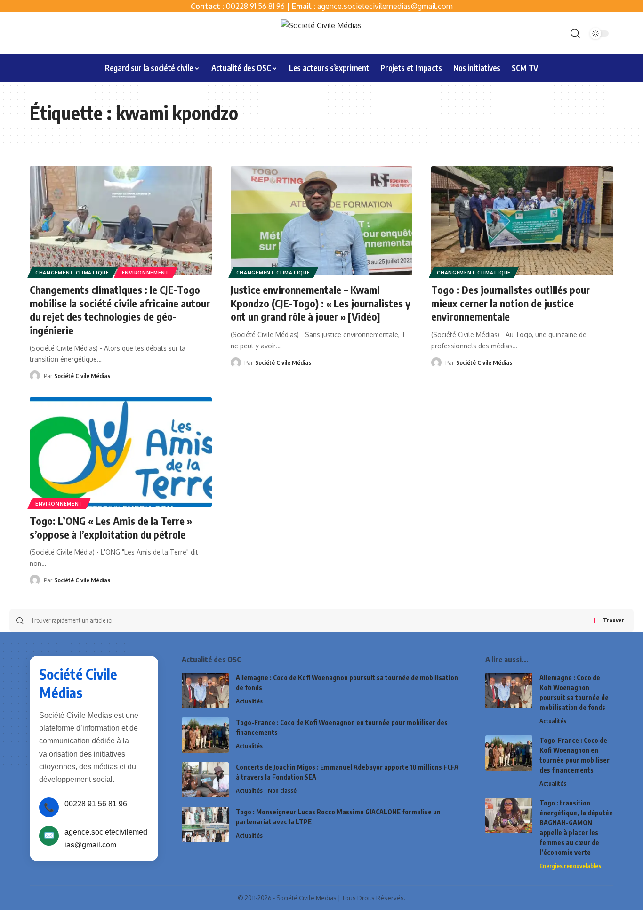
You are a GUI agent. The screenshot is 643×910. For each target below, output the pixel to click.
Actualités (249, 701)
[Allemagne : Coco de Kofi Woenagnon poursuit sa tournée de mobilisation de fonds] (205, 690)
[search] (575, 33)
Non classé (282, 790)
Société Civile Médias (82, 375)
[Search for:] (309, 620)
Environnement (145, 272)
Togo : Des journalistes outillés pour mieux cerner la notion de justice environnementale (510, 303)
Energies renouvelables (570, 866)
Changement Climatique (72, 272)
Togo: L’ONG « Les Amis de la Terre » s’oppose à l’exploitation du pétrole (111, 527)
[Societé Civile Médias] (321, 33)
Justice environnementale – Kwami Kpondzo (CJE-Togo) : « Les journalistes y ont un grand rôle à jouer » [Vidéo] (320, 303)
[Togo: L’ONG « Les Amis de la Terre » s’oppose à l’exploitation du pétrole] (121, 452)
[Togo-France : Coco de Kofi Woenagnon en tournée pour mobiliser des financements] (205, 735)
